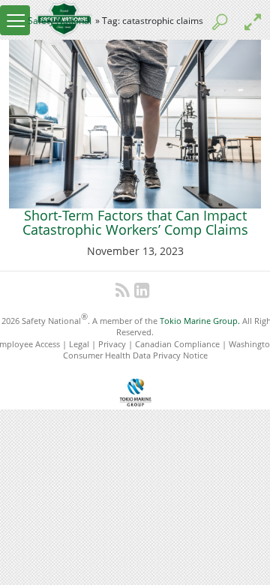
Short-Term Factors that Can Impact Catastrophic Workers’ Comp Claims (135, 222)
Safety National (60, 20)
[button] (15, 20)
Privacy (112, 344)
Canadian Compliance (177, 344)
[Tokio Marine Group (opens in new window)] (135, 390)
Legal (79, 344)
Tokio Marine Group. (200, 320)
